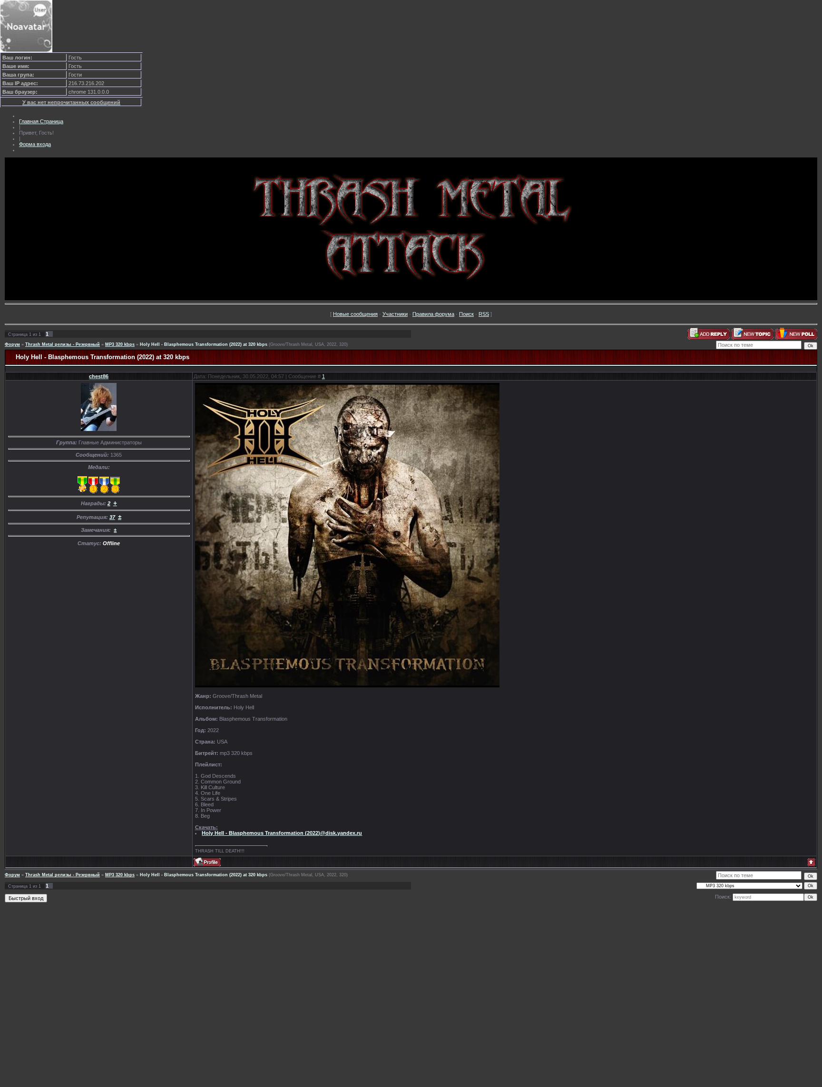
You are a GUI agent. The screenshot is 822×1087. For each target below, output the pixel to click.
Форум (12, 344)
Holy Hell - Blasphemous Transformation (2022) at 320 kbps (203, 344)
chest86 (98, 376)
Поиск (466, 314)
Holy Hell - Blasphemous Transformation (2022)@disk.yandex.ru (282, 833)
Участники (395, 314)
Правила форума (433, 314)
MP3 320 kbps (120, 344)
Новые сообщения (355, 314)
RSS (484, 314)
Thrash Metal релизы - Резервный (62, 344)
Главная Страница (41, 121)
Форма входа (35, 144)
